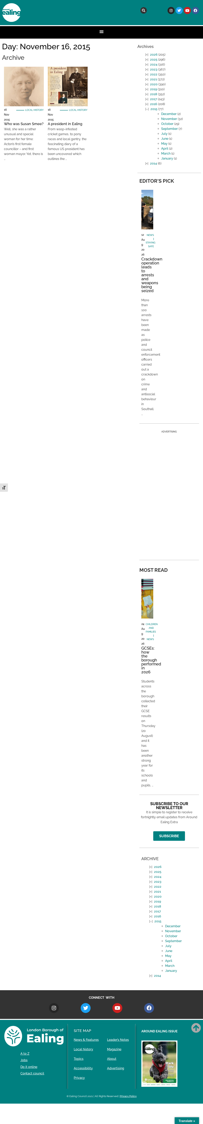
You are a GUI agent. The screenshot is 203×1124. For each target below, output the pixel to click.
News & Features (86, 1040)
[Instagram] (171, 10)
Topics (78, 1059)
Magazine (114, 1049)
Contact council (32, 1073)
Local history (34, 110)
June (164, 139)
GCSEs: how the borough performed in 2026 (151, 660)
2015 (153, 109)
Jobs (24, 1060)
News (150, 235)
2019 (153, 89)
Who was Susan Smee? (24, 124)
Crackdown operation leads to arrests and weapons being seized (151, 275)
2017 (153, 99)
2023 (153, 69)
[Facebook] (195, 10)
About (111, 1059)
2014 (153, 163)
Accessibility (83, 1068)
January (167, 158)
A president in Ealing (65, 124)
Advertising (115, 1068)
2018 (153, 94)
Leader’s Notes (118, 1040)
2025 (153, 59)
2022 (153, 74)
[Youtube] (187, 10)
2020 (154, 84)
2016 (153, 104)
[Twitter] (179, 10)
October (167, 124)
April (164, 148)
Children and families (152, 628)
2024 (153, 64)
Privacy (79, 1078)
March (165, 153)
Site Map (82, 1030)
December (169, 114)
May (164, 143)
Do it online (28, 1067)
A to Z (24, 1054)
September (169, 129)
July (164, 134)
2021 (153, 79)
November (169, 119)
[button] (143, 10)
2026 (154, 54)
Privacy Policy (128, 1096)
